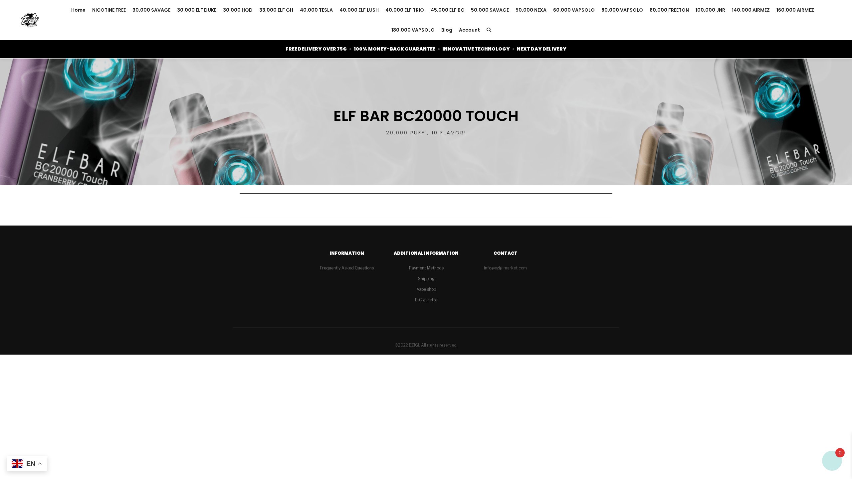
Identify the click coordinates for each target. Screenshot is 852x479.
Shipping (426, 278)
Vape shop (426, 289)
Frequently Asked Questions (347, 267)
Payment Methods (426, 267)
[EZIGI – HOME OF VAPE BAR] (30, 20)
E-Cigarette (426, 299)
